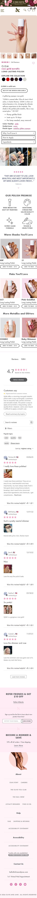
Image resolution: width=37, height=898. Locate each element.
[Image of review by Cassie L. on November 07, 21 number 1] (8, 650)
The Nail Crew (18, 797)
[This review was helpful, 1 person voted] (27, 503)
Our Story (14, 782)
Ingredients (7, 142)
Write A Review (18, 380)
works (7, 443)
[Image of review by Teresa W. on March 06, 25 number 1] (8, 473)
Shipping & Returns (21, 821)
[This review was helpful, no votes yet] (27, 544)
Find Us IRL (27, 804)
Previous (2, 56)
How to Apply (8, 137)
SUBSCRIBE (26, 721)
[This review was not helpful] (31, 625)
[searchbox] (16, 422)
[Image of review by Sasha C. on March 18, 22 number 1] (8, 609)
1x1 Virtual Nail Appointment (18, 876)
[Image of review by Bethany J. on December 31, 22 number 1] (8, 528)
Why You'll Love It (10, 133)
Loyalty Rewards (13, 804)
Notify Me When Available (14, 90)
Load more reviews (18, 677)
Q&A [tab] (23, 359)
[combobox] (24, 449)
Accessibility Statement (18, 828)
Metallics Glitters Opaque (21, 128)
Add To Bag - (11, 267)
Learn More (18, 745)
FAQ (9, 821)
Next (35, 56)
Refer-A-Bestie (18, 702)
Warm (15, 126)
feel (19, 438)
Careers (24, 782)
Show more (15, 443)
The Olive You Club (18, 790)
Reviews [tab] (15, 359)
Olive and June (12, 895)
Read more (17, 495)
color (6, 438)
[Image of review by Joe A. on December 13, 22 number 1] (8, 569)
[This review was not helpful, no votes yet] (31, 544)
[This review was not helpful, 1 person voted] (31, 503)
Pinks (16, 124)
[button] (3, 157)
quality (13, 438)
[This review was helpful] (27, 625)
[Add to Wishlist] (33, 63)
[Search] (25, 9)
